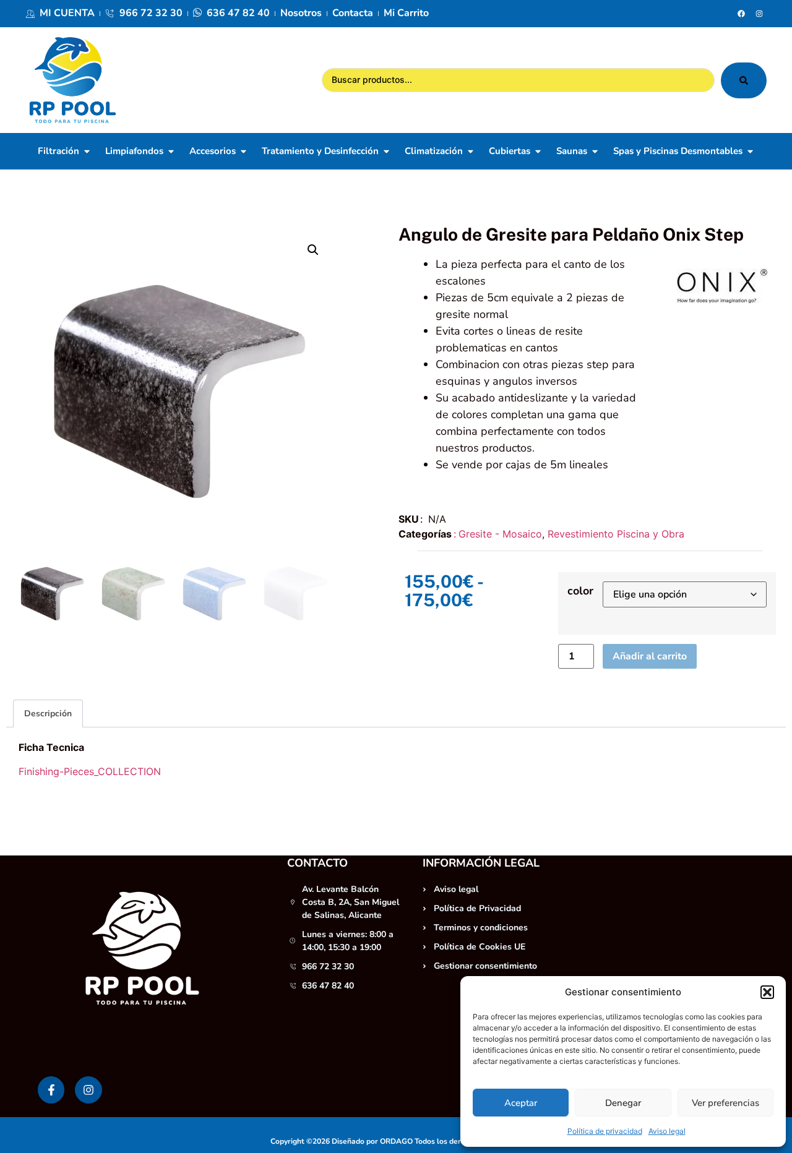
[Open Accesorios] (243, 151)
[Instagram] (759, 13)
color (580, 590)
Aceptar (520, 1103)
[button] (767, 992)
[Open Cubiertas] (538, 151)
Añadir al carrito (650, 656)
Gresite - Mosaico (500, 534)
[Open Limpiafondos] (171, 151)
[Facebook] (741, 13)
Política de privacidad (604, 1131)
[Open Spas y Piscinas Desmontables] (750, 151)
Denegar (623, 1103)
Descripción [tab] (48, 713)
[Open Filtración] (87, 151)
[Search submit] (744, 80)
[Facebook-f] (51, 1089)
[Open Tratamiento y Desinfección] (386, 151)
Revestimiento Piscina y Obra (616, 534)
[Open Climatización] (470, 151)
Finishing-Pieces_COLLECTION (90, 771)
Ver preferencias (725, 1103)
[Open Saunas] (595, 151)
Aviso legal (667, 1131)
